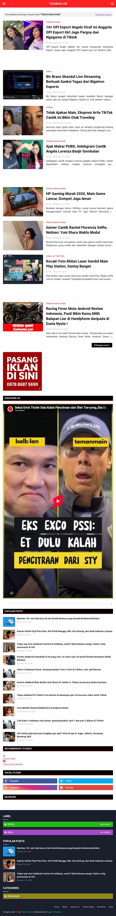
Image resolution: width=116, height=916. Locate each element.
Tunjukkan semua (103, 14)
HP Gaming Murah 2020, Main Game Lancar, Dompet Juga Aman (75, 196)
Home (56, 907)
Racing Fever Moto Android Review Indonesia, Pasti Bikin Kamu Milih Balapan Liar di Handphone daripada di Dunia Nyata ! (77, 316)
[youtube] (86, 787)
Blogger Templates (54, 912)
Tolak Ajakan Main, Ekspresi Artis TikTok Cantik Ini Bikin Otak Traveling (79, 115)
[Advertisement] (58, 61)
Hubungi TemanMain (13, 764)
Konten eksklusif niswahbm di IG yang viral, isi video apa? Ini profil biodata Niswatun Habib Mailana (64, 658)
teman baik (13, 896)
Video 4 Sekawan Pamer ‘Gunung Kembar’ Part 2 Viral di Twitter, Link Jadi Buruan (59, 669)
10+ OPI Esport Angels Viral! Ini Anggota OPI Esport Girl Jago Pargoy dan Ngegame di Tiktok (79, 32)
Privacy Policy (88, 907)
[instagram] (30, 787)
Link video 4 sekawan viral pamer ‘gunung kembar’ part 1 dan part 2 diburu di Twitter (60, 720)
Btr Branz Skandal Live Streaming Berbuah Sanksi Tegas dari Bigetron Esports (75, 82)
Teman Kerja (9, 758)
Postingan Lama (101, 345)
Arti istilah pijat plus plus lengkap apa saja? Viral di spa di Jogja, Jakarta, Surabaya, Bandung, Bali (60, 735)
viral (55, 832)
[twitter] (86, 780)
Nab (50, 42)
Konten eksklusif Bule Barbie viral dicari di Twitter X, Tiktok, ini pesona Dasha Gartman (61, 682)
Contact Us (75, 907)
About (64, 907)
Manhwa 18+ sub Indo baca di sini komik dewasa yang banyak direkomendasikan (58, 618)
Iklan (111, 907)
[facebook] (30, 780)
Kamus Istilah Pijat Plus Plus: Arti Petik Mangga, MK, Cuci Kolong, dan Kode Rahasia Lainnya (65, 631)
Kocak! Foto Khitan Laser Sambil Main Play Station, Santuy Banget (77, 264)
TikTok (55, 824)
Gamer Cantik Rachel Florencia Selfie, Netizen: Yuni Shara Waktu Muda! (76, 230)
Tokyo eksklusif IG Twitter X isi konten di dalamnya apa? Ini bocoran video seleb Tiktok (61, 695)
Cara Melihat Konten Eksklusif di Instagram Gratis (42, 708)
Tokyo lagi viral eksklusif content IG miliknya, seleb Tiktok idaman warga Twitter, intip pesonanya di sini (61, 645)
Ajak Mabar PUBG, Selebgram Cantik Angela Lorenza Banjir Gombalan (76, 149)
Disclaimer (101, 907)
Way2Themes (26, 912)
